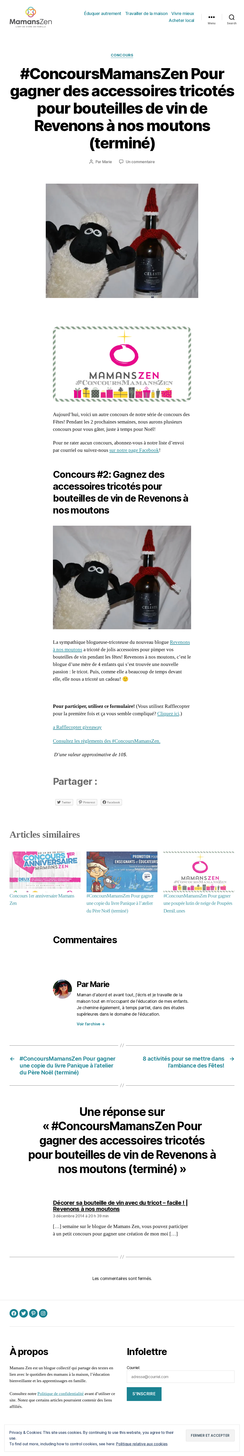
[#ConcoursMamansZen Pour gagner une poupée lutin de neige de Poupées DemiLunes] (198, 871)
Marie (107, 161)
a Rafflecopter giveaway (77, 727)
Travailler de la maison (146, 13)
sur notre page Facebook (134, 450)
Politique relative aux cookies (142, 1443)
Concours (122, 55)
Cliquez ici (168, 713)
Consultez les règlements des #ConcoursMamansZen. (106, 741)
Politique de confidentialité (60, 1393)
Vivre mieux (182, 13)
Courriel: (133, 1367)
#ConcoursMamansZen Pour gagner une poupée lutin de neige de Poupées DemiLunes (197, 903)
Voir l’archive (91, 1024)
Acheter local (181, 20)
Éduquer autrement (102, 13)
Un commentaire (140, 161)
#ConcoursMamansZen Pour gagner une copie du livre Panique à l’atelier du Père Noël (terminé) (119, 903)
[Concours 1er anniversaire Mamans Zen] (45, 871)
